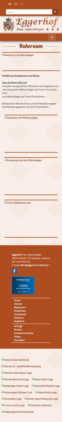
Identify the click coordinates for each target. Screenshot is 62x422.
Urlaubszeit (20, 314)
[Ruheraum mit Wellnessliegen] (31, 134)
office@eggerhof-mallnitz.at (34, 265)
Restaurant (20, 307)
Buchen (18, 329)
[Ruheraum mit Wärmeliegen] (31, 61)
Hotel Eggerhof (23, 291)
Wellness (19, 317)
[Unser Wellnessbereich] (31, 219)
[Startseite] (31, 23)
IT (22, 3)
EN (16, 3)
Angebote (19, 321)
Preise (17, 336)
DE (9, 3)
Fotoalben (19, 340)
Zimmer (18, 303)
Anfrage (18, 326)
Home (17, 300)
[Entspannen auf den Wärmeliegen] (31, 176)
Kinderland (20, 310)
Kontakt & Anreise (23, 333)
